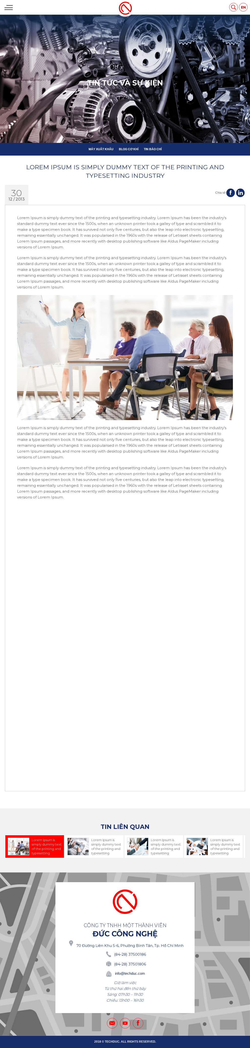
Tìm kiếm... (233, 7)
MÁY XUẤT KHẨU (101, 149)
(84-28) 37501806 (130, 964)
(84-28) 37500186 (130, 954)
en (243, 7)
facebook (138, 1023)
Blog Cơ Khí (128, 149)
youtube (125, 1023)
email (112, 1023)
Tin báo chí (153, 149)
